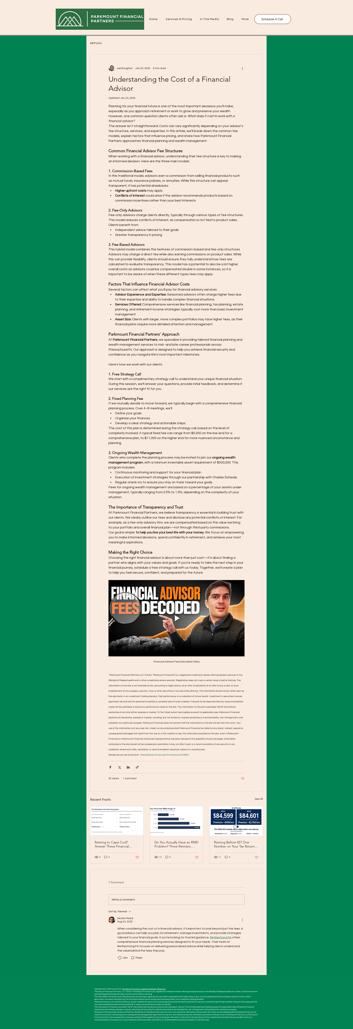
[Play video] (176, 618)
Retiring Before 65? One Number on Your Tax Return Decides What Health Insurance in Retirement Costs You (236, 844)
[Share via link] (137, 767)
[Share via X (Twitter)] (119, 767)
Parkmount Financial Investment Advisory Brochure (144, 989)
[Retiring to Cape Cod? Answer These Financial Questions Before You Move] (116, 821)
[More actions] (242, 68)
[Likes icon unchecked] (119, 958)
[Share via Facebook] (110, 767)
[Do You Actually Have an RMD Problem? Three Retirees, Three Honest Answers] (176, 821)
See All (259, 799)
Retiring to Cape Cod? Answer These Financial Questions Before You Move (115, 844)
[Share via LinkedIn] (128, 767)
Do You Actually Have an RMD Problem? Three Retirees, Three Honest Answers (176, 844)
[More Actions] (242, 920)
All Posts (96, 43)
